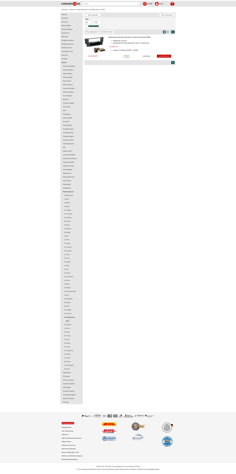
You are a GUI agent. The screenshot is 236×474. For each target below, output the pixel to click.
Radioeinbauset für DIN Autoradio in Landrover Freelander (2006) (129, 37)
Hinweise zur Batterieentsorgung (72, 456)
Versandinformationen (153, 469)
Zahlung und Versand (68, 445)
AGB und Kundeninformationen (72, 438)
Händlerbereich (66, 427)
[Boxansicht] (167, 31)
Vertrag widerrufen (68, 423)
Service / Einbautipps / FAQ (70, 452)
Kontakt (149, 3)
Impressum (65, 434)
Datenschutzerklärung (69, 448)
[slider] (86, 26)
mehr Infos (146, 56)
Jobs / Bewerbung (67, 431)
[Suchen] (138, 4)
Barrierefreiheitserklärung (70, 459)
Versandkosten (119, 466)
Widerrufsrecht (66, 441)
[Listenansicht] (164, 31)
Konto (161, 3)
